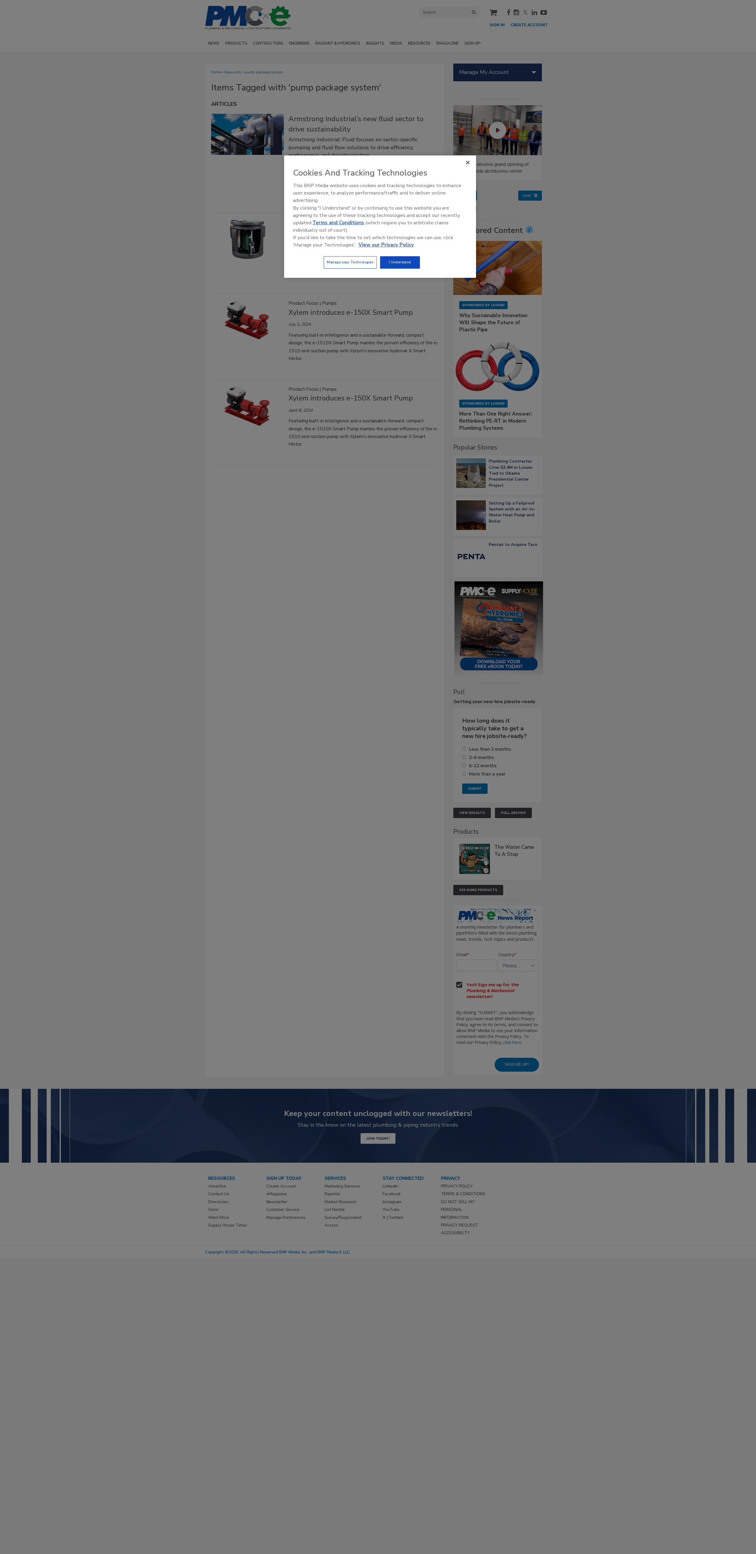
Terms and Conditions (338, 222)
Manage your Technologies (350, 262)
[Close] (467, 162)
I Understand (400, 262)
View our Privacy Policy (386, 244)
